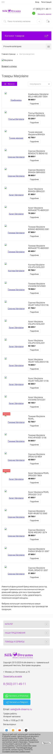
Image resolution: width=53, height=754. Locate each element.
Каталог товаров (14, 35)
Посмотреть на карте (12, 676)
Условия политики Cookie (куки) (16, 751)
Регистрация (46, 2)
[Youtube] (19, 730)
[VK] (6, 730)
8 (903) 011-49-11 (14, 684)
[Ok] (13, 730)
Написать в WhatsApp (18, 696)
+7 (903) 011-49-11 (42, 9)
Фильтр (11, 84)
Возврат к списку (9, 66)
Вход (37, 2)
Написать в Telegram (18, 702)
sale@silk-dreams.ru (21, 709)
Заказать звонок (44, 14)
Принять (46, 743)
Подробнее (34, 104)
